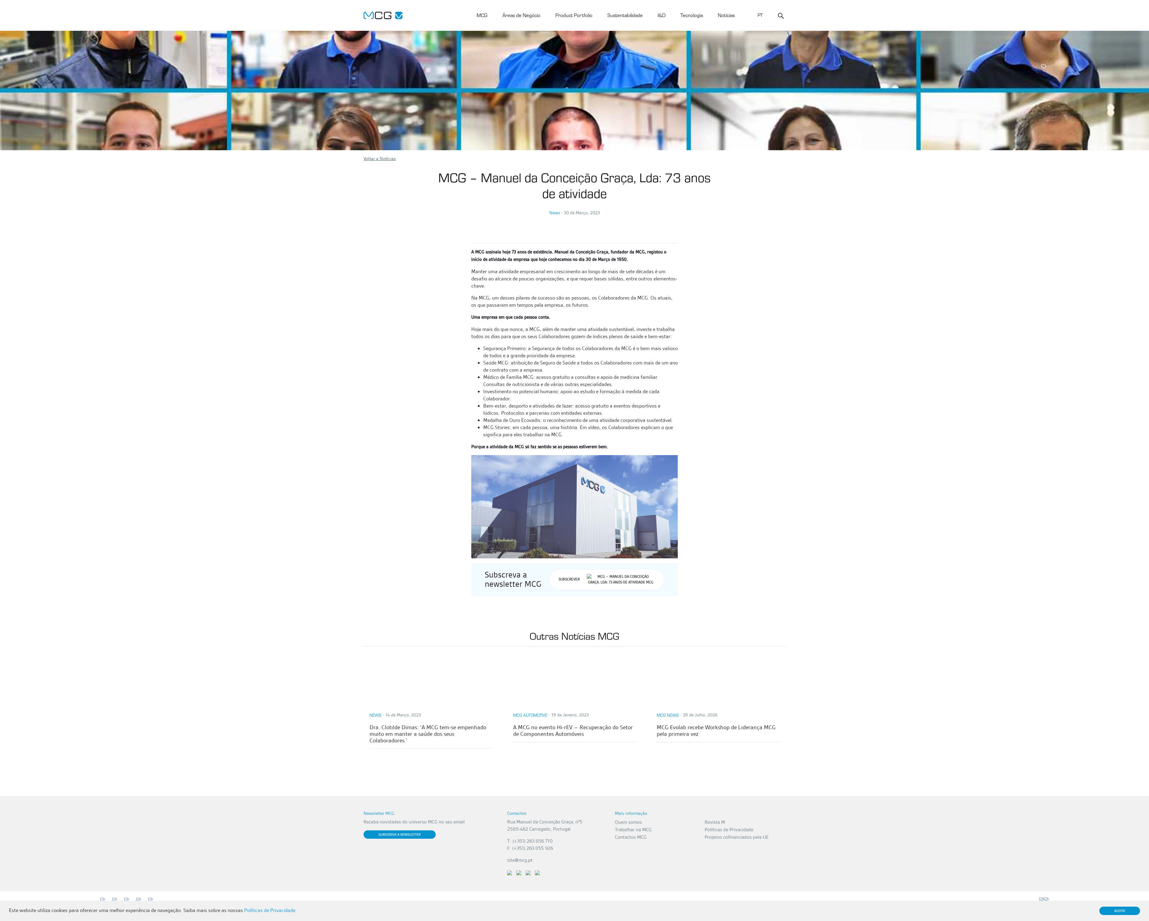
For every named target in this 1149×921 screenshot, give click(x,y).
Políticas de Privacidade (729, 829)
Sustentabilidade (625, 15)
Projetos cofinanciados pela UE (737, 837)
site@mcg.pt (520, 860)
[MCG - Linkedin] (509, 872)
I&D (661, 15)
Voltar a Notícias (380, 159)
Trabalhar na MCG (633, 829)
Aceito (1119, 911)
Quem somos (628, 822)
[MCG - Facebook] (518, 872)
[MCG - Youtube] (528, 872)
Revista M (715, 822)
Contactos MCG (631, 837)
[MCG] (383, 15)
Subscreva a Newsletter (400, 834)
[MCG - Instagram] (537, 872)
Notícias (726, 15)
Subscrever (569, 579)
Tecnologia (691, 15)
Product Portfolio (573, 15)
